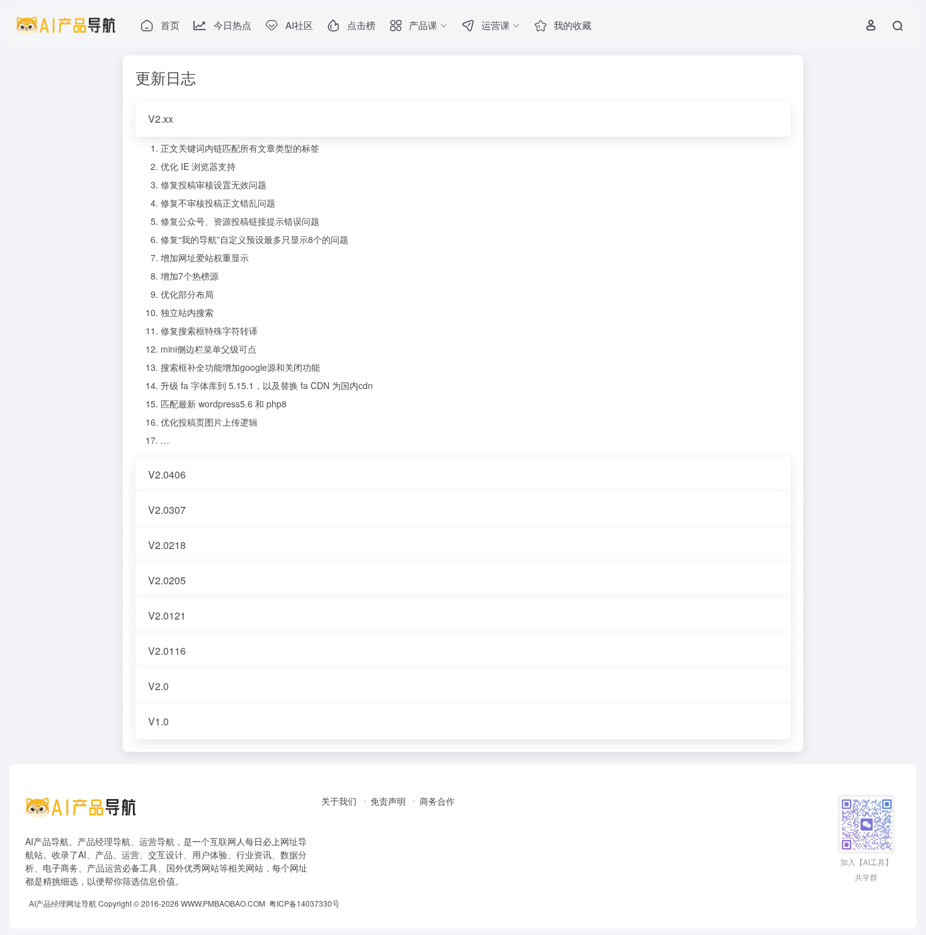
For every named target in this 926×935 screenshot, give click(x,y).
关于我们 (339, 801)
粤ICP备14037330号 (304, 903)
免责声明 (388, 801)
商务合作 (437, 801)
